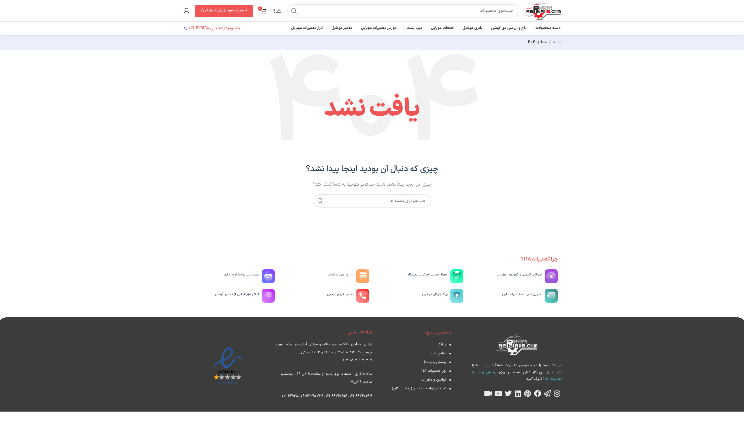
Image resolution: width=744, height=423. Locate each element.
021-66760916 (336, 396)
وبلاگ (441, 344)
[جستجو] (294, 11)
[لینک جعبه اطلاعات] (277, 11)
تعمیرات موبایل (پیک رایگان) (224, 10)
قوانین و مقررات (433, 380)
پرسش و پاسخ (435, 362)
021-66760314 (360, 396)
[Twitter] (508, 393)
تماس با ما (437, 353)
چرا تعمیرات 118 (433, 371)
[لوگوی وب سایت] (542, 10)
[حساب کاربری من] (186, 11)
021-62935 (290, 396)
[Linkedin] (518, 393)
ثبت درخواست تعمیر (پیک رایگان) (419, 388)
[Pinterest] (528, 393)
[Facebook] (538, 393)
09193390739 (312, 396)
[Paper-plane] (547, 393)
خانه (557, 42)
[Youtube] (498, 393)
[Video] (488, 393)
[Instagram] (557, 393)
